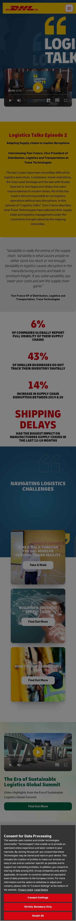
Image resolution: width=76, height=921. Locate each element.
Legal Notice (41, 889)
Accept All (38, 915)
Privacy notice (25, 889)
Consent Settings (38, 897)
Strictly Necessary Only (38, 906)
